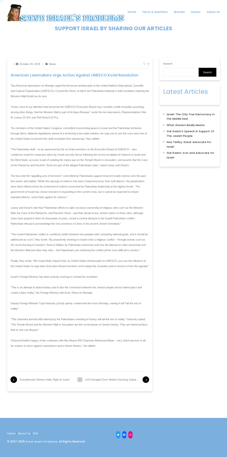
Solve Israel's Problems (42, 441)
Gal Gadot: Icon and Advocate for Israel (190, 155)
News (52, 63)
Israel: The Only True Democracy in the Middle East (191, 116)
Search (168, 63)
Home (11, 433)
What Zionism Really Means (186, 125)
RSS (35, 433)
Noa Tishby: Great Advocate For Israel (189, 144)
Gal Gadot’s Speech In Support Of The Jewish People (190, 133)
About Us (24, 433)
